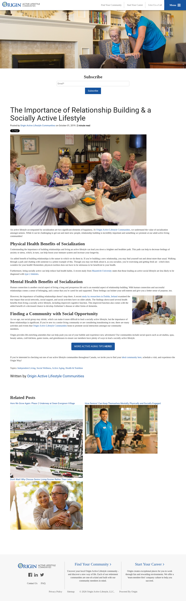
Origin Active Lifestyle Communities (37, 125)
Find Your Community (111, 5)
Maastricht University (102, 271)
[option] (93, 385)
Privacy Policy (55, 591)
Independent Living (26, 368)
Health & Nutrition (74, 368)
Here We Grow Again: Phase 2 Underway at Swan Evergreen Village (42, 403)
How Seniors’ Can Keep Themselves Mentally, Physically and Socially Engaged (123, 403)
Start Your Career (135, 5)
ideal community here (132, 357)
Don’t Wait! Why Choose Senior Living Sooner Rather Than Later (41, 479)
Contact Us (32, 583)
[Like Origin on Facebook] (30, 576)
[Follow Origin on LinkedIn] (36, 576)
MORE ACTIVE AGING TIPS (93, 346)
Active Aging (58, 368)
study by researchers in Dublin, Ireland (100, 296)
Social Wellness (44, 368)
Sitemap (71, 591)
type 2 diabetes (31, 274)
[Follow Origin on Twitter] (42, 576)
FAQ (43, 583)
